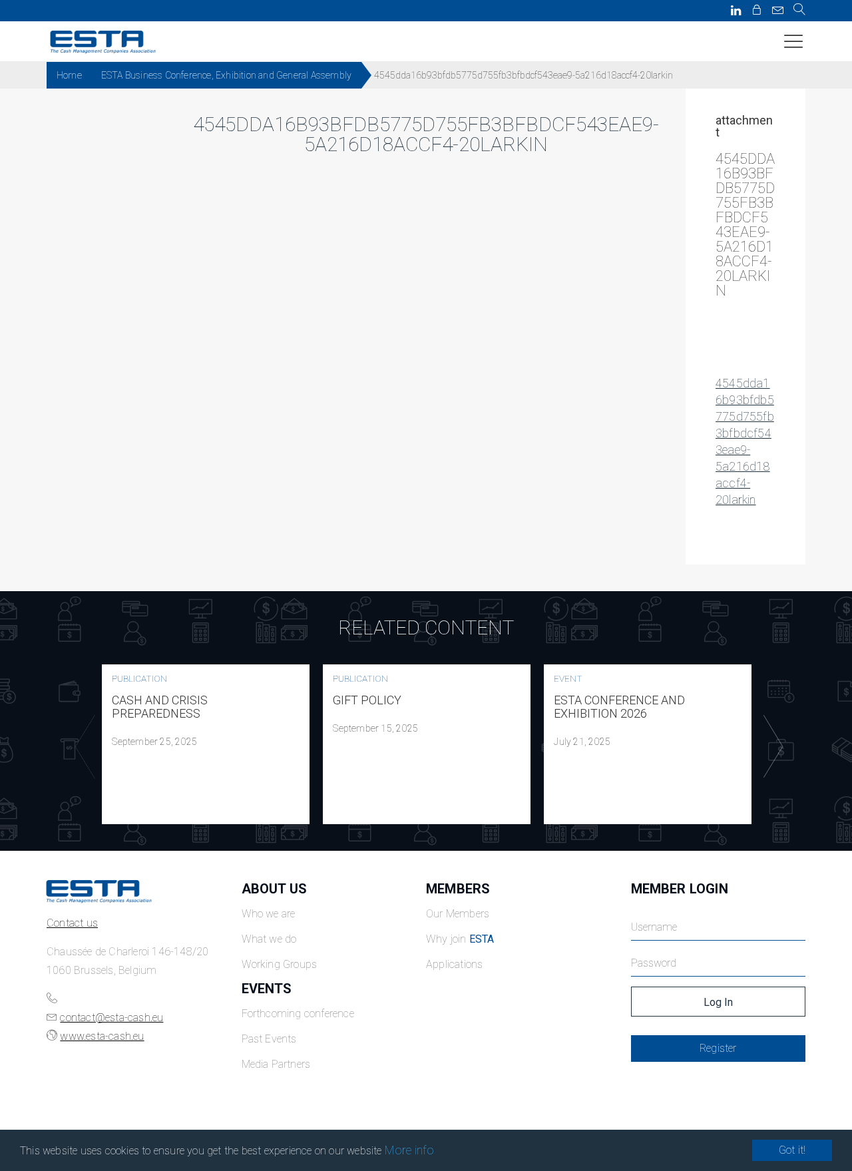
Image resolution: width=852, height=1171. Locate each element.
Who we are (269, 913)
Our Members (457, 913)
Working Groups (280, 964)
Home (69, 75)
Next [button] (770, 747)
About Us (275, 889)
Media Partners (276, 1064)
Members (458, 889)
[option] (206, 744)
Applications (454, 964)
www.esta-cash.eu (102, 1036)
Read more (205, 744)
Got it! (792, 1150)
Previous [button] (82, 747)
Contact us (72, 923)
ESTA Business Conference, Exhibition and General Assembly (226, 75)
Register (718, 1048)
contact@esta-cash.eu (111, 1017)
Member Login (679, 889)
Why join (460, 939)
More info (410, 1150)
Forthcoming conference (298, 1013)
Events (267, 989)
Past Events (269, 1039)
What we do (269, 939)
